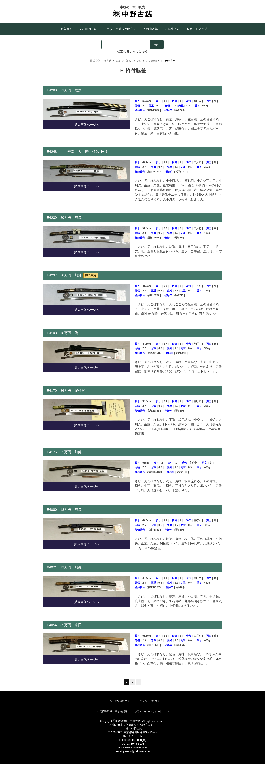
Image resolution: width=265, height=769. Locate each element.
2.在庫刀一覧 (88, 29)
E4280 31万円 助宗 (64, 90)
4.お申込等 (151, 29)
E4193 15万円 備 (62, 333)
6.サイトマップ (197, 29)
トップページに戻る (148, 701)
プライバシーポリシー (147, 711)
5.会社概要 (172, 29)
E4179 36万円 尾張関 (66, 391)
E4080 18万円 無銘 (66, 510)
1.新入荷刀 (65, 29)
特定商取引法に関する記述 (112, 711)
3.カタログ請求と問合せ (120, 29)
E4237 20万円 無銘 (71, 275)
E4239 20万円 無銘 (64, 217)
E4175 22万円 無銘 (64, 452)
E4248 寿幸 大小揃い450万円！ (77, 151)
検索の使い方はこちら (132, 51)
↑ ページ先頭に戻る (118, 701)
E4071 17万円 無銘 (64, 567)
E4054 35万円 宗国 (64, 625)
